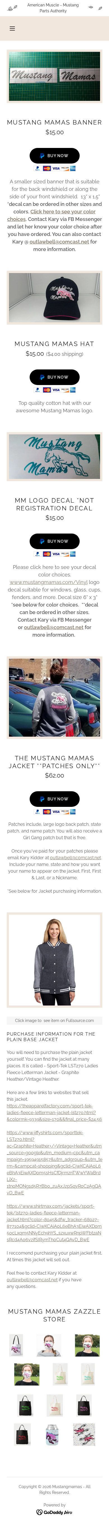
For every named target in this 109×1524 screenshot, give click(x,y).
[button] (12, 28)
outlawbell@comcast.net (59, 242)
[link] (54, 1512)
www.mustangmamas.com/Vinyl (48, 582)
